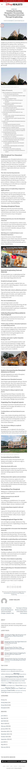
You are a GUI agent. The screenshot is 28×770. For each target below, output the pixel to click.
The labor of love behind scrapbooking (13, 148)
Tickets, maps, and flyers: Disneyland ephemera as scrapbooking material (15, 116)
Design (12, 674)
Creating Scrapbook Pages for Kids (10, 141)
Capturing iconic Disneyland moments (12, 124)
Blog (11, 766)
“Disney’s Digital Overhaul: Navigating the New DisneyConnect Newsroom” (15, 653)
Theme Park (18, 685)
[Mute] (21, 761)
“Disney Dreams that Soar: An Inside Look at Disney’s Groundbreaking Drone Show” (15, 659)
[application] (14, 761)
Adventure (4, 669)
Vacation (9, 692)
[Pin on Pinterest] (18, 587)
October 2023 (4, 736)
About (7, 766)
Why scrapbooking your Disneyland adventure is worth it (15, 151)
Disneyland (14, 9)
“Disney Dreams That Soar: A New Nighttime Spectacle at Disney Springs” (14, 648)
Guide (20, 680)
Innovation (6, 682)
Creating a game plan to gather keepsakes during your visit (15, 119)
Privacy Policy (21, 766)
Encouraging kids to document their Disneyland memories (14, 143)
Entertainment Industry (14, 679)
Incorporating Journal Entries (9, 132)
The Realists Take (7, 147)
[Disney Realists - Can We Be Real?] (14, 4)
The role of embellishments (10, 110)
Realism (10, 685)
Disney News (4, 702)
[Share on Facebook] (10, 587)
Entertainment (5, 679)
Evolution (25, 679)
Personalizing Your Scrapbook (9, 136)
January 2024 (4, 729)
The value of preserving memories (11, 94)
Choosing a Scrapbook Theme (9, 98)
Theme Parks (10, 688)
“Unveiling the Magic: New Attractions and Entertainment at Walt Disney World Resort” (15, 636)
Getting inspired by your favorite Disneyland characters (14, 101)
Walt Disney (20, 692)
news (3, 685)
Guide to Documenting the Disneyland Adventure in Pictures (14, 122)
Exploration (3, 680)
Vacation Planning (14, 692)
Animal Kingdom (19, 669)
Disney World (19, 677)
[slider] (24, 761)
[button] (2, 4)
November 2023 (5, 734)
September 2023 (5, 739)
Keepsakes (22, 593)
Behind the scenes (20, 671)
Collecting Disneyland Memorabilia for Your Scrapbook (13, 113)
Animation (3, 671)
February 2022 (4, 747)
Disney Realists (21, 20)
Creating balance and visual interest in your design (15, 129)
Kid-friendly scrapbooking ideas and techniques (14, 145)
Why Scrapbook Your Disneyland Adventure (13, 92)
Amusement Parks (11, 669)
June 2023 (3, 742)
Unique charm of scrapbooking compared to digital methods (15, 96)
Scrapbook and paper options (11, 107)
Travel (21, 688)
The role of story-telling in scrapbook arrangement (15, 130)
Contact (15, 766)
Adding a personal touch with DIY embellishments (15, 138)
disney (16, 673)
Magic (10, 682)
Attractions (13, 671)
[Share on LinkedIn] (20, 587)
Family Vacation (15, 680)
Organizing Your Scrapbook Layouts (11, 127)
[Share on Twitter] (13, 587)
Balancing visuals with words (10, 133)
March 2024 (4, 723)
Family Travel (8, 680)
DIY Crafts (17, 593)
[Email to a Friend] (15, 587)
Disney (2, 700)
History (23, 680)
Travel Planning (23, 690)
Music (25, 682)
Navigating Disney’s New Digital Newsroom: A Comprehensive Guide (16, 642)
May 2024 (3, 718)
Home (4, 766)
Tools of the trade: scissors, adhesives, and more (14, 109)
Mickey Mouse (20, 682)
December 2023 (5, 731)
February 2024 (4, 726)
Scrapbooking (14, 594)
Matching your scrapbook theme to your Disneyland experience (13, 104)
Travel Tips (4, 692)
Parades (7, 685)
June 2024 (3, 715)
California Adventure (5, 674)
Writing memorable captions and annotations (14, 135)
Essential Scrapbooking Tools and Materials (13, 106)
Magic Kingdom (15, 682)
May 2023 (3, 744)
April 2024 (3, 721)
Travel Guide (11, 690)
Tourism (16, 688)
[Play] (3, 761)
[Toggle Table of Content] (24, 90)
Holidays (2, 682)
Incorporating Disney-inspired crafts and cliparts (14, 139)
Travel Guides (17, 690)
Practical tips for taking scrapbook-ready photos (14, 125)
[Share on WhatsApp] (8, 587)
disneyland (13, 593)
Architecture (8, 671)
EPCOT (21, 679)
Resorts (14, 685)
